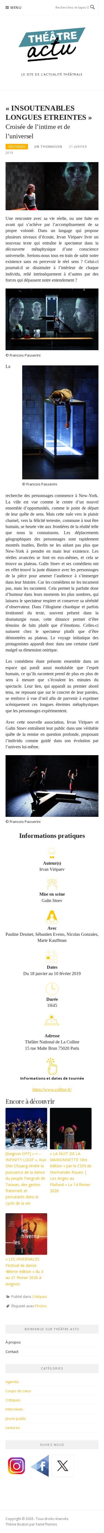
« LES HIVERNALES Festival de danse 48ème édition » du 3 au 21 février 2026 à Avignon (24, 1271)
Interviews (14, 1409)
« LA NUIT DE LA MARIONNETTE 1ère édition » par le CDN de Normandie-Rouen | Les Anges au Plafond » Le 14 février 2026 (71, 1172)
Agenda (12, 1381)
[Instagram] (17, 1467)
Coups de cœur (18, 1390)
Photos (41, 1305)
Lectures (13, 1427)
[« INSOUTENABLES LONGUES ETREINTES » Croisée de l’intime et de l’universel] (52, 185)
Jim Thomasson (48, 147)
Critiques (16, 147)
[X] (63, 1467)
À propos (13, 1342)
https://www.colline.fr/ (52, 1089)
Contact (12, 1351)
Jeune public (16, 1418)
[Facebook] (40, 1467)
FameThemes (46, 1524)
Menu (16, 7)
